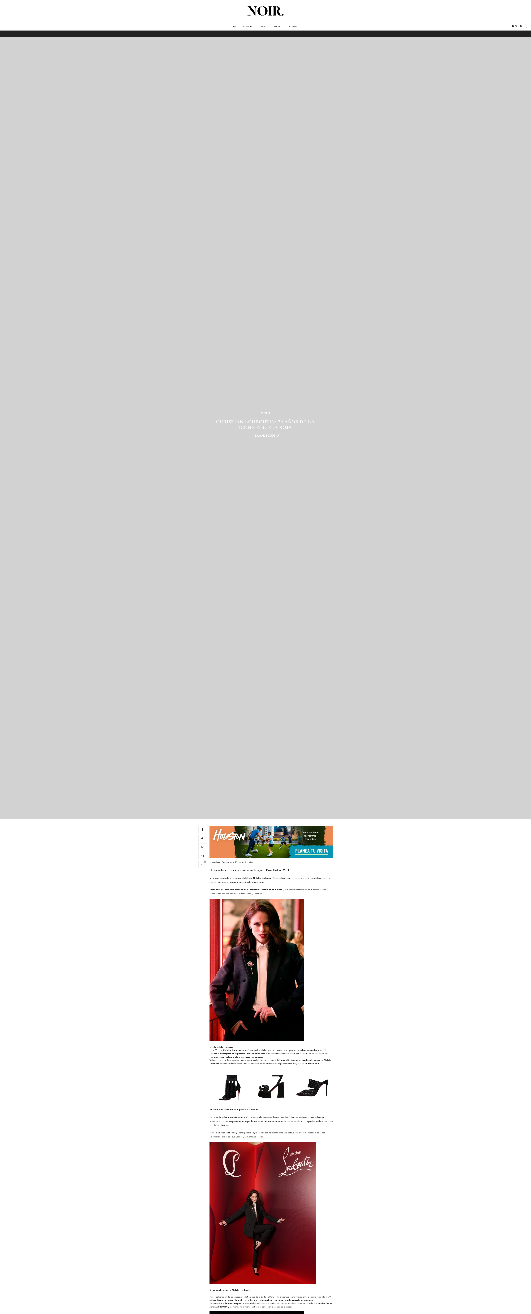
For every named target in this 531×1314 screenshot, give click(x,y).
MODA (265, 413)
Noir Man (293, 26)
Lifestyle (277, 26)
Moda (263, 26)
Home (234, 26)
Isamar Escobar (266, 435)
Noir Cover (247, 26)
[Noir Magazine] (265, 11)
